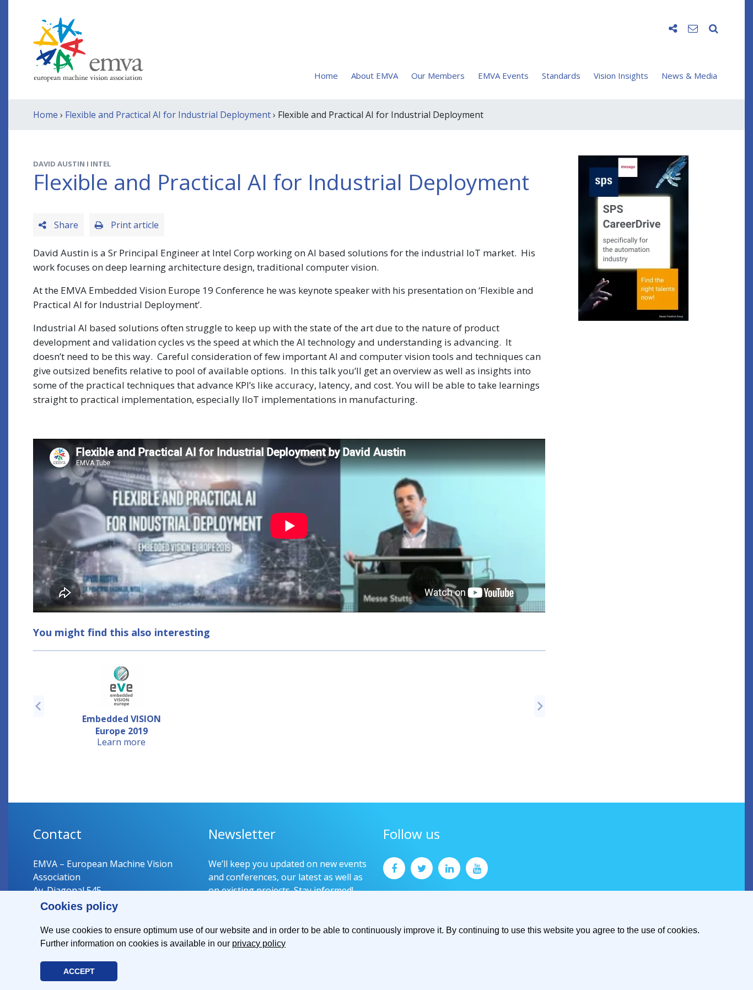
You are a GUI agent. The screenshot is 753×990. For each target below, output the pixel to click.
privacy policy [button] (259, 943)
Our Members (438, 75)
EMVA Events (503, 75)
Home (326, 75)
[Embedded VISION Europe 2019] (121, 686)
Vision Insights (621, 75)
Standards (561, 75)
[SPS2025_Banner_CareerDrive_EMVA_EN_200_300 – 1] (633, 237)
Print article (134, 225)
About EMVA (374, 75)
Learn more (121, 742)
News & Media (689, 75)
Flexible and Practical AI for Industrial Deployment (168, 115)
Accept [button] (79, 971)
